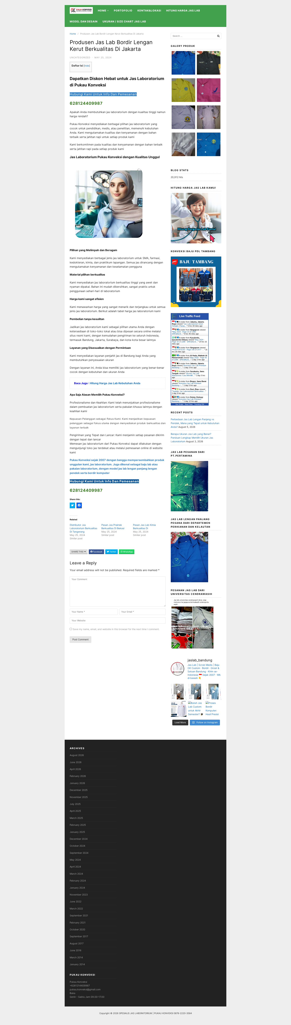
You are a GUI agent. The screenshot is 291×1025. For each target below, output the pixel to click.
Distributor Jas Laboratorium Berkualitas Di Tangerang (83, 528)
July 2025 (75, 804)
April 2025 (75, 810)
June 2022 (75, 901)
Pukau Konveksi (78, 981)
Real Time (189, 404)
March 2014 (76, 957)
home (102, 10)
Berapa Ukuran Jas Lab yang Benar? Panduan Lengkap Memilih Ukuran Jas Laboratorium (192, 438)
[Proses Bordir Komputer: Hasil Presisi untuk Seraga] (213, 709)
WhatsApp (128, 551)
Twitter (112, 551)
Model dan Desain (84, 21)
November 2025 (79, 797)
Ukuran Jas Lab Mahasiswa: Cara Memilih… (185, 374)
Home (73, 33)
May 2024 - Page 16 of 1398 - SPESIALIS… (188, 341)
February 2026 (78, 776)
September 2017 (79, 936)
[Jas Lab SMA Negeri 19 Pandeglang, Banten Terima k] (196, 691)
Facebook (97, 551)
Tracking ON (199, 404)
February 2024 (78, 880)
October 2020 (77, 929)
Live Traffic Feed (189, 316)
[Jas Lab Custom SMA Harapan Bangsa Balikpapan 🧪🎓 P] (178, 691)
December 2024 (79, 838)
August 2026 (77, 755)
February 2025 (78, 824)
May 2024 (75, 859)
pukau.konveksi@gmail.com (85, 989)
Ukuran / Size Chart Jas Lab (124, 21)
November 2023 (79, 894)
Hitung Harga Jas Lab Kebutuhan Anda (115, 383)
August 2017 (77, 943)
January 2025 (77, 831)
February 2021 (78, 922)
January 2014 (77, 964)
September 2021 (79, 915)
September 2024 (79, 852)
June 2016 (75, 950)
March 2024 (76, 873)
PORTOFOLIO (123, 10)
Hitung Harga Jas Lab (183, 10)
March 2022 (76, 908)
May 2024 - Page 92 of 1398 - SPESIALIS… (189, 359)
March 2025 (76, 817)
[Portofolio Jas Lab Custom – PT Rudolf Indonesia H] (213, 691)
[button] (183, 64)
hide (87, 65)
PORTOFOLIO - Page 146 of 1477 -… (188, 350)
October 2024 (77, 845)
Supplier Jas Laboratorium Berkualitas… (189, 391)
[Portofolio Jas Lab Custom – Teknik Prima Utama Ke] (178, 709)
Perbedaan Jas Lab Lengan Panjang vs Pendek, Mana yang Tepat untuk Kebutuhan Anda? (195, 423)
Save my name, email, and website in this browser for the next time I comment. (116, 629)
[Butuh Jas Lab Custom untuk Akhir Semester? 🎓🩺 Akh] (196, 709)
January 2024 (77, 887)
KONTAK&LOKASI (149, 10)
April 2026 (75, 769)
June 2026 (76, 762)
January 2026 (77, 783)
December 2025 (79, 790)
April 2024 (75, 866)
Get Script (179, 404)
